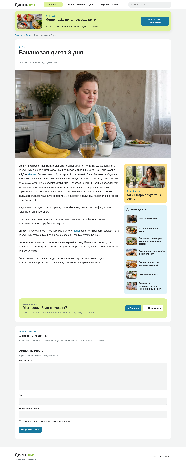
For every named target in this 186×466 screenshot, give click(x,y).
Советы (116, 4)
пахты (76, 230)
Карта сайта (165, 457)
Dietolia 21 (53, 4)
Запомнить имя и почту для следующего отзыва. (46, 421)
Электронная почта (29, 408)
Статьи (70, 4)
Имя (22, 395)
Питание (81, 4)
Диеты (92, 4)
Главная (19, 35)
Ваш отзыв (25, 360)
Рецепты (104, 4)
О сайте (153, 457)
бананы (32, 174)
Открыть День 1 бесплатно (155, 21)
